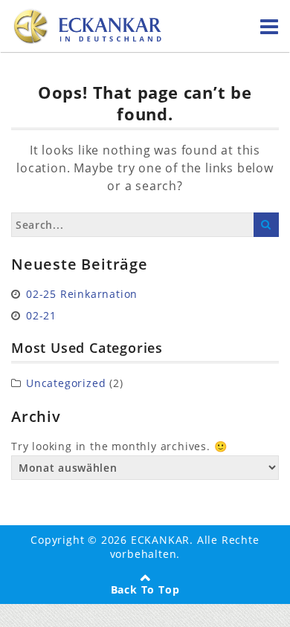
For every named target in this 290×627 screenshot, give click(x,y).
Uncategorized (66, 383)
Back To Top (145, 589)
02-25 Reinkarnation (82, 294)
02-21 (41, 315)
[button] (27, 600)
